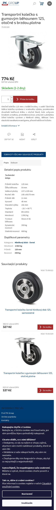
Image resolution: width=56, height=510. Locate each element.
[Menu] (49, 3)
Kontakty (5, 420)
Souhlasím (26, 503)
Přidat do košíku (27, 99)
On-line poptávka (8, 416)
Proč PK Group (7, 413)
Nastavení (27, 493)
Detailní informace (9, 125)
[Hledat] (34, 3)
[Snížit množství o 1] (11, 101)
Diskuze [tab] (14, 162)
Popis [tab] (6, 162)
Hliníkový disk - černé (25, 242)
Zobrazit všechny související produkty (24, 154)
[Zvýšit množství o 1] (11, 97)
